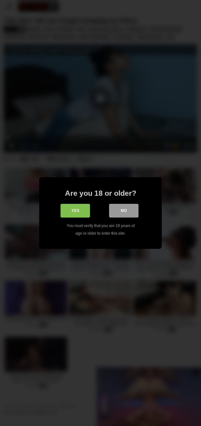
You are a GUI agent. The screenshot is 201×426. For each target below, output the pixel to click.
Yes (75, 210)
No (124, 210)
